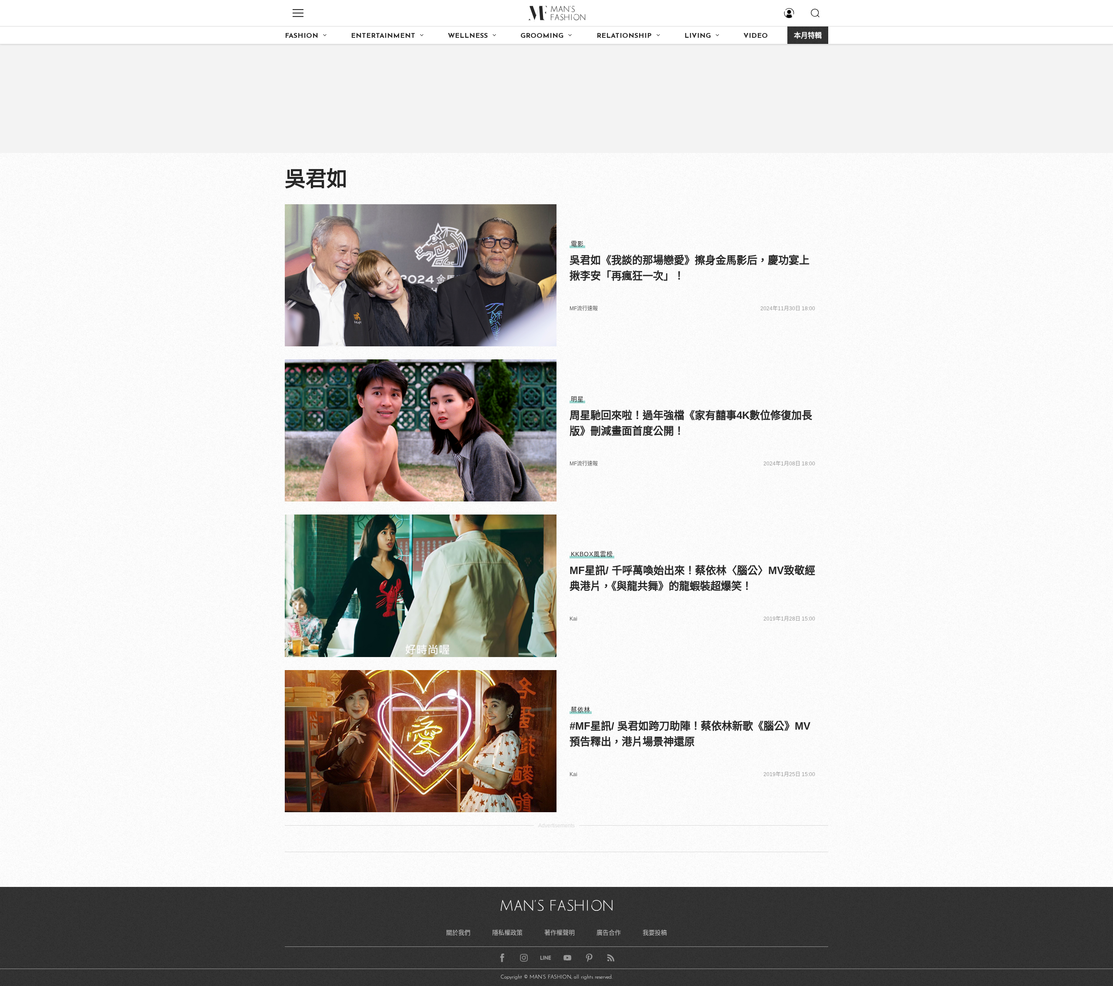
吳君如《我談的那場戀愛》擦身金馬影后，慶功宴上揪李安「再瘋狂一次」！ (690, 268)
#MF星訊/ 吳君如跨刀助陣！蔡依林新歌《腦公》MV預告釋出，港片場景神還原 (690, 733)
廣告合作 (608, 932)
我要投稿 (655, 932)
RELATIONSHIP (624, 36)
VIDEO (755, 36)
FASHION (301, 36)
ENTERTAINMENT (383, 36)
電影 (577, 243)
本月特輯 (808, 36)
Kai (573, 619)
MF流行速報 (584, 308)
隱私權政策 (507, 932)
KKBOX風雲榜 (592, 554)
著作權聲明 (559, 932)
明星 (577, 398)
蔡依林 (580, 709)
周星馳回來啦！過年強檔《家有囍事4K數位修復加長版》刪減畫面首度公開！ (691, 423)
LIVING (697, 36)
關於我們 (458, 932)
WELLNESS (468, 36)
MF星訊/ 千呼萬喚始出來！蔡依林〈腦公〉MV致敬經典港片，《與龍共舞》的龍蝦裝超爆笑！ (692, 578)
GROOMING (541, 36)
